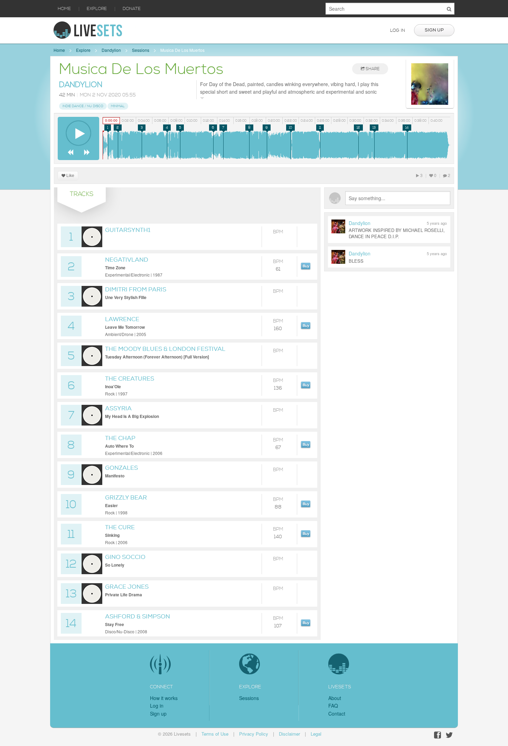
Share (372, 69)
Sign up (434, 30)
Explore (97, 8)
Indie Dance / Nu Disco (83, 106)
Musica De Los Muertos (182, 50)
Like (69, 175)
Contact (336, 713)
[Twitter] (449, 735)
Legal (316, 733)
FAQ (333, 705)
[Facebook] (437, 735)
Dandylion (111, 50)
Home (64, 8)
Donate (132, 8)
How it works (164, 697)
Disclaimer (289, 733)
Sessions (140, 50)
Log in (397, 30)
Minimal (118, 106)
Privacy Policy (253, 733)
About (334, 697)
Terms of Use (214, 733)
